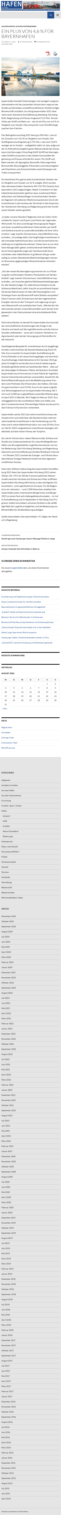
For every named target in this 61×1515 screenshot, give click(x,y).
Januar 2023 (6, 1028)
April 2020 (6, 1197)
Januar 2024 (6, 967)
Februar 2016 (7, 1452)
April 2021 (6, 1136)
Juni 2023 (5, 1003)
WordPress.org (8, 748)
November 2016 (8, 1406)
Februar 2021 (7, 1146)
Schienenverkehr (8, 862)
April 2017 (6, 1381)
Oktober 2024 (7, 921)
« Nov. (4, 708)
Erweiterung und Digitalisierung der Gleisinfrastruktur (25, 596)
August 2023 (7, 993)
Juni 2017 (5, 1371)
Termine (5, 872)
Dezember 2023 (8, 972)
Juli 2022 (5, 1059)
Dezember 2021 (8, 1095)
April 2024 (6, 952)
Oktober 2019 (7, 1228)
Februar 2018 (7, 1330)
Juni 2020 (5, 1187)
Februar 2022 (7, 1085)
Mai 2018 (5, 1314)
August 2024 (7, 931)
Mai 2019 (5, 1253)
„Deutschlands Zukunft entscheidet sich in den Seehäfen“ (26, 627)
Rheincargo (8, 836)
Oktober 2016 (7, 1412)
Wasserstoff (6, 887)
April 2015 (6, 1498)
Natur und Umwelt (9, 846)
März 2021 (6, 1141)
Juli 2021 (5, 1120)
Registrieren (6, 727)
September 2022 (8, 1049)
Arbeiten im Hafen (9, 785)
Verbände (5, 877)
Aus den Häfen (8, 26)
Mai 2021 (5, 1131)
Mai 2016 (5, 1437)
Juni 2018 (5, 1309)
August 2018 (7, 1299)
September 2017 (8, 1355)
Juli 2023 (5, 998)
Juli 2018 (5, 1304)
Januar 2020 (6, 1212)
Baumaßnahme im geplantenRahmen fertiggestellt (23, 607)
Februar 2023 (7, 1023)
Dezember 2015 (8, 1463)
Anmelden (5, 732)
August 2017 (7, 1360)
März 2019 (6, 1263)
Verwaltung (6, 882)
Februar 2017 (7, 1391)
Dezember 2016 (8, 1401)
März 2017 (6, 1386)
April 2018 (6, 1320)
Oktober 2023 (7, 982)
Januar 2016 (6, 1458)
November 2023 (8, 977)
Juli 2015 (5, 1488)
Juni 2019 (5, 1248)
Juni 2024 (5, 942)
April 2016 (6, 1442)
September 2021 (8, 1110)
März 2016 (6, 1447)
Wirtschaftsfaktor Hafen (12, 897)
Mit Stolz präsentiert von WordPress (14, 1511)
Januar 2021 (6, 1151)
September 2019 (8, 1233)
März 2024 (6, 957)
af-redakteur (26, 42)
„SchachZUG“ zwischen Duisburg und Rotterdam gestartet (26, 642)
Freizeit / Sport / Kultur (11, 805)
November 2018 (8, 1284)
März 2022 (6, 1079)
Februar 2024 (7, 962)
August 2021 (7, 1115)
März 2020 (6, 1202)
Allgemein (5, 780)
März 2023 (6, 1018)
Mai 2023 (5, 1008)
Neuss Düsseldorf (10, 831)
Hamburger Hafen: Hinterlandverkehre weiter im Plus (25, 637)
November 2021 (8, 1100)
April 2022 (6, 1074)
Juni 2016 (5, 1432)
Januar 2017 (6, 1396)
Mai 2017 (5, 1376)
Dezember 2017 (8, 1340)
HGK (5, 821)
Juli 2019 (5, 1243)
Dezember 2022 (8, 1034)
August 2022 (7, 1054)
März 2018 (6, 1325)
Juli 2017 (5, 1366)
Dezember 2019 (8, 1217)
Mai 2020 (5, 1192)
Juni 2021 (5, 1125)
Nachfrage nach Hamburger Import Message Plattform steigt (28, 537)
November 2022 (8, 1039)
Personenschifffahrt (10, 851)
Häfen (4, 811)
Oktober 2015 (7, 1473)
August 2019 (7, 1238)
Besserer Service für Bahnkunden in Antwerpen (22, 617)
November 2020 (8, 1161)
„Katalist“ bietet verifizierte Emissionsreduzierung (23, 612)
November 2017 (8, 1345)
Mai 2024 (5, 947)
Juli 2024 (5, 936)
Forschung (6, 800)
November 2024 (8, 916)
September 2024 (8, 926)
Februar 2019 (7, 1269)
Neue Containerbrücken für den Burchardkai (21, 602)
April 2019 (6, 1258)
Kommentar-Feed (9, 742)
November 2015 (8, 1468)
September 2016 (8, 1417)
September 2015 (8, 1478)
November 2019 (8, 1223)
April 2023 (6, 1013)
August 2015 (7, 1483)
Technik (4, 867)
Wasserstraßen (8, 892)
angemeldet (17, 567)
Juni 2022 (5, 1064)
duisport (6, 816)
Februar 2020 (7, 1207)
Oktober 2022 (7, 1044)
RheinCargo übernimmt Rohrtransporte (18, 632)
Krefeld (6, 826)
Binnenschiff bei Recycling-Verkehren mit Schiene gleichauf (27, 622)
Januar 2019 (6, 1274)
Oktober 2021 (7, 1105)
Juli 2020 (5, 1182)
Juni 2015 (5, 1493)
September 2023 (8, 988)
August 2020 (7, 1177)
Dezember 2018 (8, 1279)
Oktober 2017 (7, 1350)
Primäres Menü (57, 15)
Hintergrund (6, 841)
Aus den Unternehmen (26, 26)
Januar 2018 (6, 1335)
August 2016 (7, 1422)
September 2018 (8, 1294)
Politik (4, 857)
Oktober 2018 (7, 1289)
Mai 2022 (5, 1069)
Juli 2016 (5, 1427)
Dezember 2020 (8, 1156)
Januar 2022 (6, 1090)
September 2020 (8, 1171)
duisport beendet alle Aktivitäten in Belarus (20, 547)
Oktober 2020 (7, 1166)
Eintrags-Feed (7, 737)
